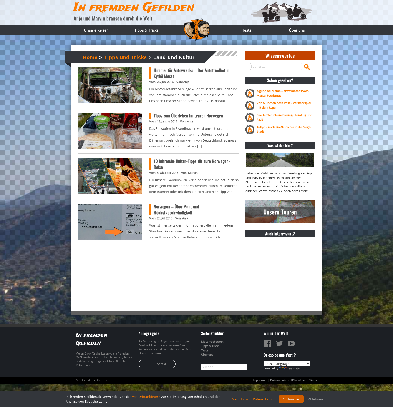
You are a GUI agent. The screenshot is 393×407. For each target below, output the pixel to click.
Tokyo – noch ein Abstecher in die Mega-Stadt (284, 129)
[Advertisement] (280, 269)
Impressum (260, 380)
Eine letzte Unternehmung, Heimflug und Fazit (284, 117)
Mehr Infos (240, 399)
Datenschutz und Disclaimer (288, 380)
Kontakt (160, 364)
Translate (293, 368)
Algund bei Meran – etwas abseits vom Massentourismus (283, 93)
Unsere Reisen (96, 30)
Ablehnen (315, 399)
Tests (246, 30)
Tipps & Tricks (146, 30)
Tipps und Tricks (125, 57)
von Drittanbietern (146, 397)
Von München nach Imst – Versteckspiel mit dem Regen (284, 105)
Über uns (297, 30)
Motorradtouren (212, 342)
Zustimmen (291, 399)
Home (90, 57)
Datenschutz (262, 399)
